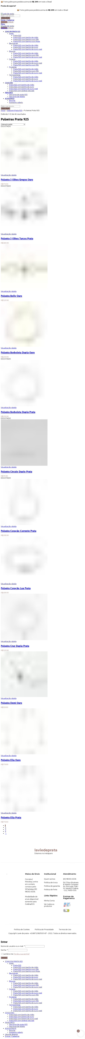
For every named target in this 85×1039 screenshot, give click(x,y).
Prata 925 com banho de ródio (25, 37)
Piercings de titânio (17, 97)
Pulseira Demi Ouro (11, 702)
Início (3, 111)
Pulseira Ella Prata (11, 817)
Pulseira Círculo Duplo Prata (16, 471)
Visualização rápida (8, 175)
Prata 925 (17, 36)
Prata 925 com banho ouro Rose (26, 41)
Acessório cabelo (16, 103)
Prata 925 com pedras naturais (21, 91)
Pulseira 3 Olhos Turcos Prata (17, 238)
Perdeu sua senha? (22, 954)
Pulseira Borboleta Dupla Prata (18, 412)
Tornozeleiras (14, 75)
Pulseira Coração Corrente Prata (18, 531)
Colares (12, 59)
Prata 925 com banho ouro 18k (26, 39)
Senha (4, 950)
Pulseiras (12, 67)
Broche (12, 101)
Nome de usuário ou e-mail (13, 946)
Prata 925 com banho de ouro (25, 47)
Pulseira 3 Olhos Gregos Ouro (17, 179)
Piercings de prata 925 (18, 95)
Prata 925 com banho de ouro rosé (27, 49)
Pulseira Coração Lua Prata (16, 588)
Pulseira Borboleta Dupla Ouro (18, 352)
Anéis (11, 34)
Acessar (4, 958)
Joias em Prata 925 (14, 111)
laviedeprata (46, 850)
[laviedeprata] (30, 847)
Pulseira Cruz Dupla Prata (15, 646)
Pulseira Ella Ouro (11, 760)
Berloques (13, 43)
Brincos (12, 51)
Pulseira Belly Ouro (11, 295)
